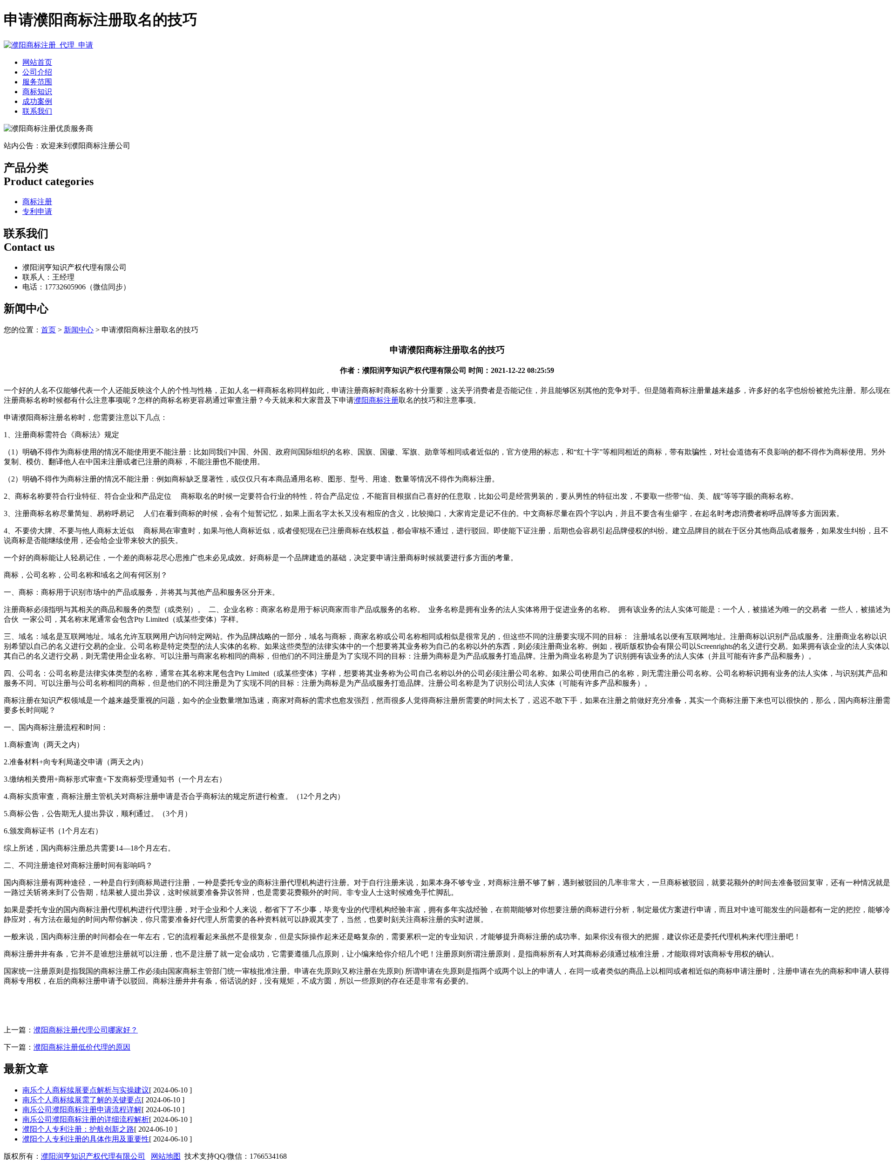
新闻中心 (79, 330)
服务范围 (37, 82)
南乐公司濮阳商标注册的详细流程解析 (85, 1119)
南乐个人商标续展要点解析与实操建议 (85, 1090)
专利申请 (37, 211)
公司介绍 (37, 72)
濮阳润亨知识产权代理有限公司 (93, 1156)
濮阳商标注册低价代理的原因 (82, 1047)
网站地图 (166, 1156)
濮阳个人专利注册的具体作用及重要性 (85, 1139)
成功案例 (37, 101)
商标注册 (37, 202)
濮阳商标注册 (376, 400)
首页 (48, 330)
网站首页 (37, 62)
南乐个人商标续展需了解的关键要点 (82, 1100)
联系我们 (37, 111)
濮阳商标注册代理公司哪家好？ (86, 1030)
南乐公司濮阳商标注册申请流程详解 (82, 1110)
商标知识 (37, 92)
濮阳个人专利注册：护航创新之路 (78, 1129)
